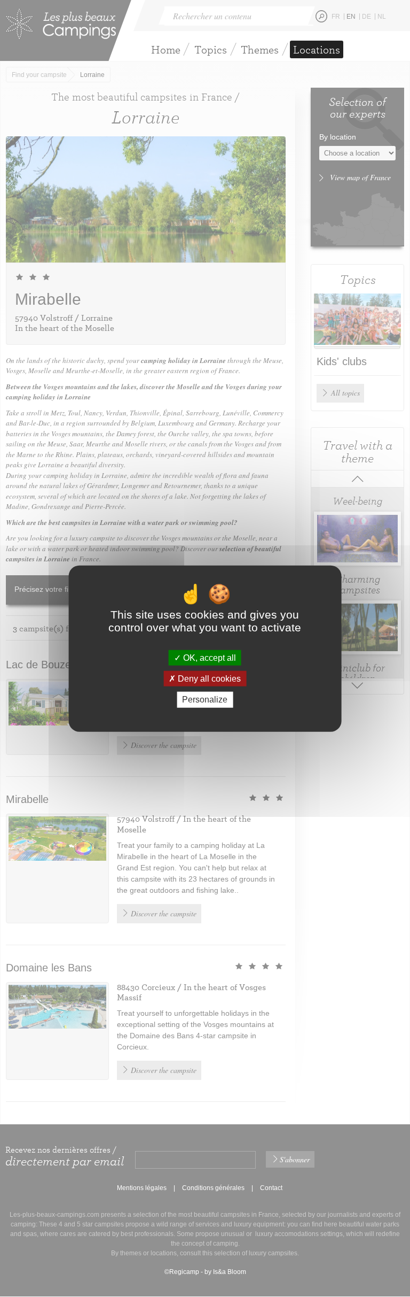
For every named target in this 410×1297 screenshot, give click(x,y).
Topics (210, 49)
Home (165, 49)
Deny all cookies (208, 678)
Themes (260, 49)
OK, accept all (208, 657)
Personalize (204, 699)
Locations (316, 49)
